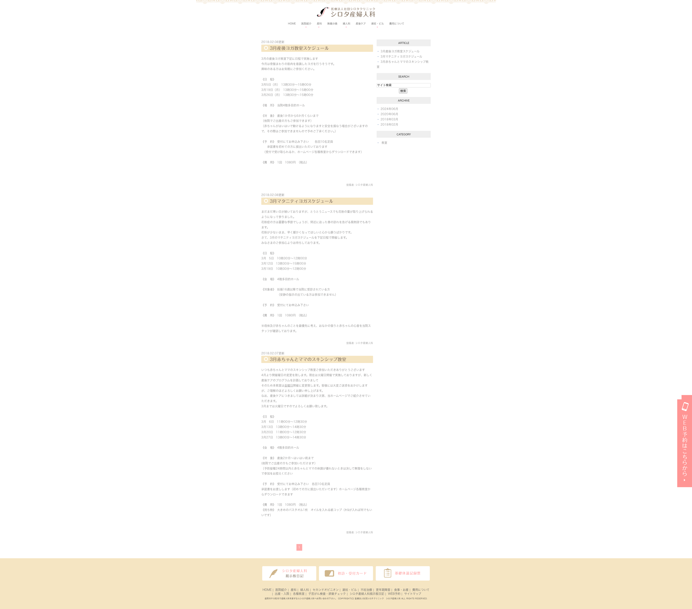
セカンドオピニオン (326, 589)
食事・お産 (401, 589)
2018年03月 (389, 119)
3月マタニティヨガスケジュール (301, 201)
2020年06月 (389, 114)
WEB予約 (394, 593)
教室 (384, 142)
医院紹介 (281, 589)
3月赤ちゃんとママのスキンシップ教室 (308, 359)
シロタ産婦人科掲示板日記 (367, 593)
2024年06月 (389, 108)
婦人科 (304, 589)
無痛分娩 (332, 23)
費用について (396, 23)
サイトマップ (412, 593)
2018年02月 (389, 124)
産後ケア (361, 23)
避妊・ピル (349, 589)
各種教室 (299, 593)
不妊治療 (366, 589)
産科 (293, 589)
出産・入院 (282, 593)
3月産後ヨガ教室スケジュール (299, 48)
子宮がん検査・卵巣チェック (327, 593)
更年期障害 (383, 589)
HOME (292, 23)
